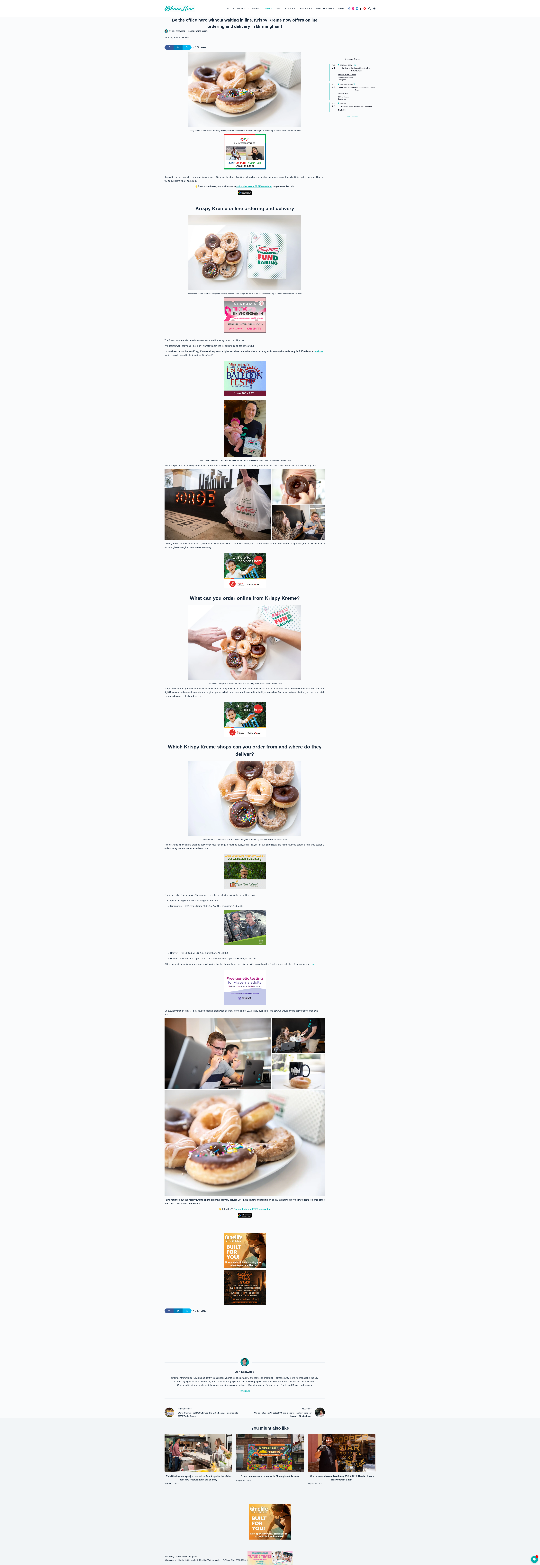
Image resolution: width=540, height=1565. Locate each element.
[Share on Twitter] (187, 47)
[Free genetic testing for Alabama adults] (245, 987)
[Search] (369, 8)
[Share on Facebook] (169, 47)
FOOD (267, 8)
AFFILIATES (305, 8)
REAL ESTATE (291, 8)
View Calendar (352, 116)
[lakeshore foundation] (245, 151)
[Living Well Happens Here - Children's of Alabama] (245, 570)
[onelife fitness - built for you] (245, 1250)
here (313, 964)
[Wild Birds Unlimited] (245, 871)
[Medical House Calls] (270, 1558)
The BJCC (342, 110)
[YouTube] (365, 8)
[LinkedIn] (357, 8)
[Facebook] (349, 8)
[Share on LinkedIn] (178, 47)
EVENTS (255, 8)
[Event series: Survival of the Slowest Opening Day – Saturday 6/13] (355, 65)
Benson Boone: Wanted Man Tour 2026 (356, 106)
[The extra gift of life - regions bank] (245, 927)
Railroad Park (343, 94)
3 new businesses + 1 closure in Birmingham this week (270, 1476)
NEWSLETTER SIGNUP (325, 8)
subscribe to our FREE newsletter (254, 186)
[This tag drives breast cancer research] (245, 315)
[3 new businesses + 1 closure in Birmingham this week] (270, 1453)
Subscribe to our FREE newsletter (252, 1209)
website (319, 351)
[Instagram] (353, 8)
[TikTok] (361, 8)
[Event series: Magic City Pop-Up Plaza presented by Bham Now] (354, 84)
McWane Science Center (347, 74)
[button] (218, 504)
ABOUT (341, 8)
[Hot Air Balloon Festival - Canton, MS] (245, 378)
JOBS (229, 8)
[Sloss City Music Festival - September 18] (245, 1287)
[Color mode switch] (374, 8)
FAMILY (279, 8)
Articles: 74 (245, 1391)
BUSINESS (241, 8)
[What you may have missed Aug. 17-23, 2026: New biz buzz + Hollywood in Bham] (341, 1453)
